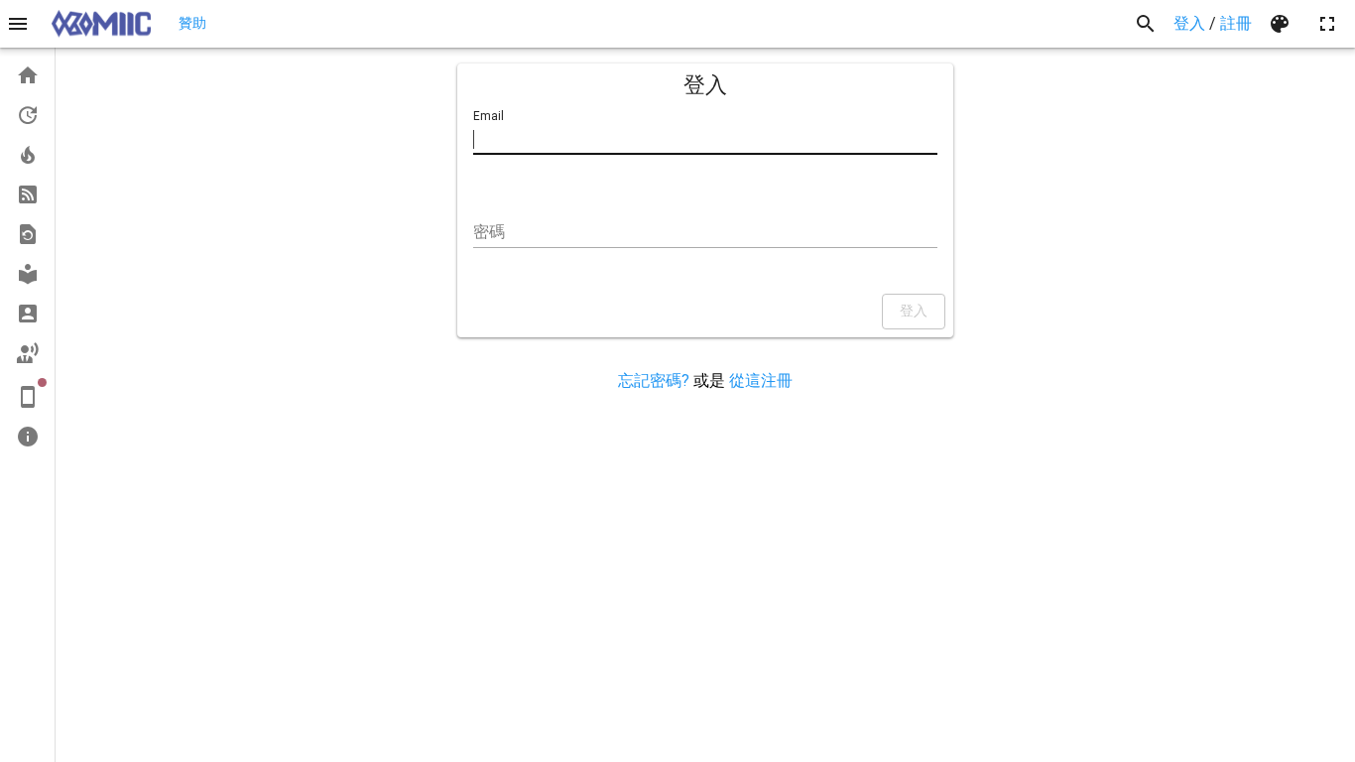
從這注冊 (761, 380)
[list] (27, 256)
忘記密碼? (653, 380)
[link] (27, 75)
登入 (1189, 23)
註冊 (1236, 23)
